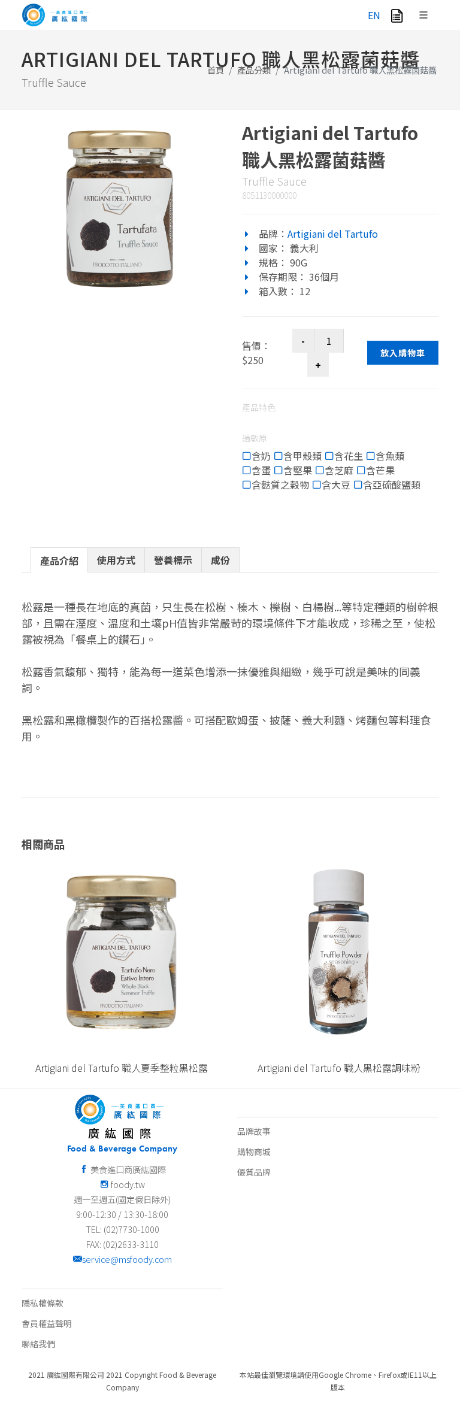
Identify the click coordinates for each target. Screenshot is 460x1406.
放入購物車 (402, 353)
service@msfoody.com (127, 1259)
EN (374, 15)
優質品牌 (254, 1172)
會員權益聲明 (47, 1323)
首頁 (215, 69)
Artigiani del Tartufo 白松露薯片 (339, 1067)
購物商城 (254, 1151)
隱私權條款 (42, 1303)
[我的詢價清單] (396, 15)
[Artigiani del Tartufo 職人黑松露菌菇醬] (120, 208)
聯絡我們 (38, 1344)
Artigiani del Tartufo (333, 233)
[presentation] (59, 560)
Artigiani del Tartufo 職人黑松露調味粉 (121, 1067)
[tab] (59, 559)
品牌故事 (254, 1131)
